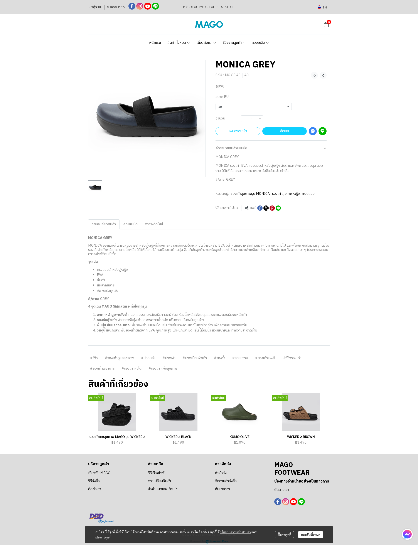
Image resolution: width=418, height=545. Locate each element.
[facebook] (131, 6)
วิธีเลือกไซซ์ (156, 473)
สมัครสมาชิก (116, 7)
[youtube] (147, 6)
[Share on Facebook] (260, 208)
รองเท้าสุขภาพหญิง (286, 194)
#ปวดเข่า (168, 358)
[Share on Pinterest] (272, 208)
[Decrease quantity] (244, 119)
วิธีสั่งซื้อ (94, 481)
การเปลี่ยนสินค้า (159, 481)
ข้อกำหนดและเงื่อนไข (162, 489)
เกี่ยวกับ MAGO (99, 473)
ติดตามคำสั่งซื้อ (226, 481)
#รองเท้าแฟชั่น (265, 358)
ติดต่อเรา (94, 489)
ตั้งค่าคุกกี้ (284, 535)
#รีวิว (94, 358)
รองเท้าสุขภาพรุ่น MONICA (250, 194)
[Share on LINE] (278, 208)
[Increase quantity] (260, 119)
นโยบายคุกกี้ (103, 537)
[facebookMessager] (407, 534)
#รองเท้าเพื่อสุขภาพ (162, 369)
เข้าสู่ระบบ (95, 7)
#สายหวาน (240, 358)
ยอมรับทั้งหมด (310, 535)
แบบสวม (308, 194)
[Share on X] (266, 208)
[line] (155, 6)
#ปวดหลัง (148, 358)
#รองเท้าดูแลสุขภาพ (119, 358)
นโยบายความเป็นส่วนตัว (235, 532)
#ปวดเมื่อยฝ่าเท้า (194, 358)
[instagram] (139, 6)
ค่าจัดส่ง (221, 473)
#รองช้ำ (219, 358)
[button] (322, 7)
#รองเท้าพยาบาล (102, 369)
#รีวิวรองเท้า (292, 358)
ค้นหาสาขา (222, 489)
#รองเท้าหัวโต (131, 369)
